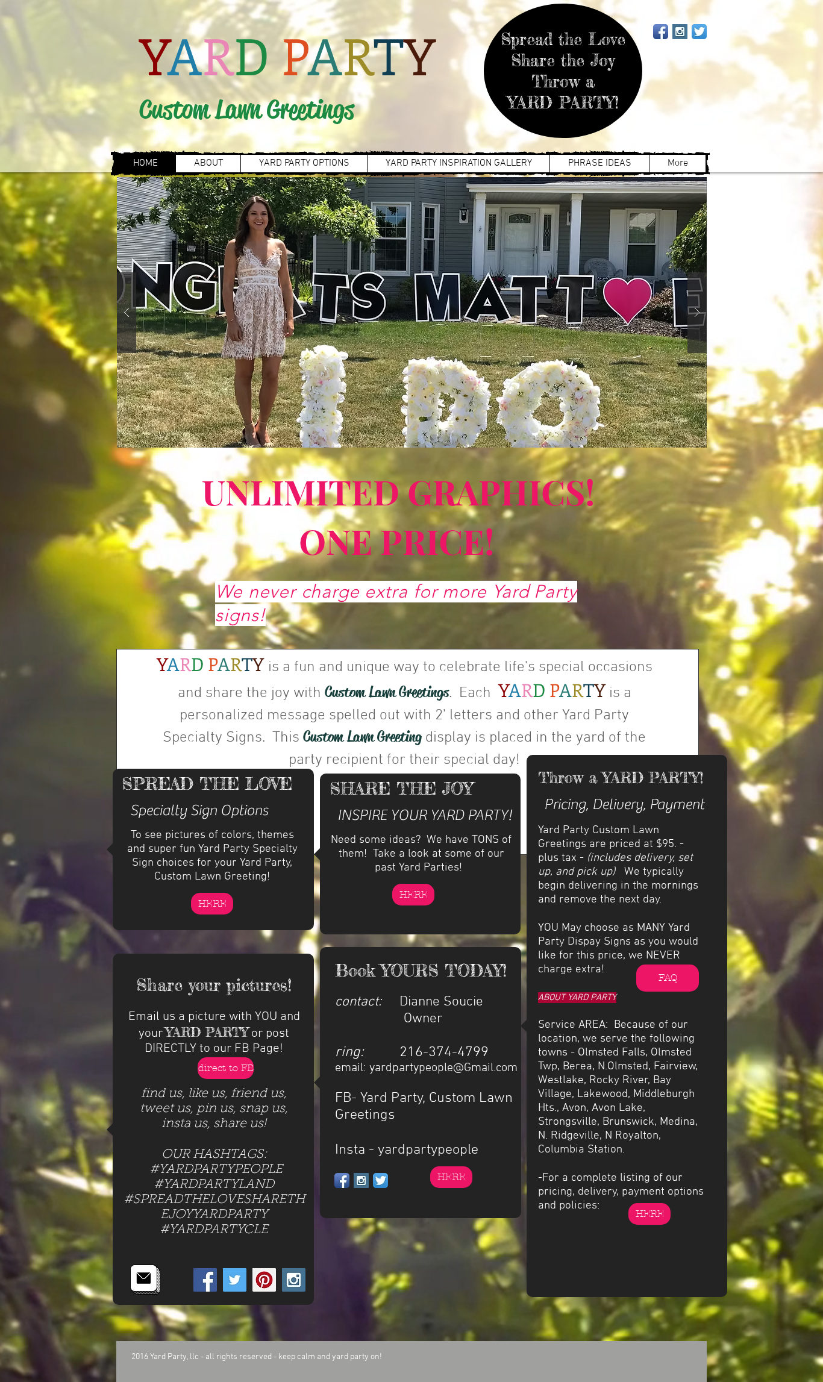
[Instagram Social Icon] (679, 31)
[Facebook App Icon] (660, 31)
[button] (412, 312)
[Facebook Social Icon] (205, 1280)
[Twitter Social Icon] (234, 1280)
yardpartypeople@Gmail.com (443, 1068)
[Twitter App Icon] (699, 31)
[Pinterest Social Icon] (264, 1280)
